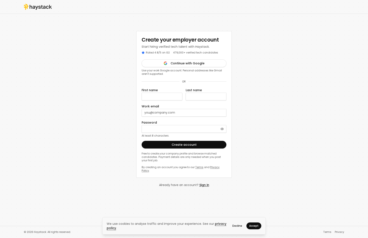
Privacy (339, 232)
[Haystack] (38, 7)
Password (149, 122)
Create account (184, 145)
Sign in (204, 185)
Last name (194, 90)
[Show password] (222, 129)
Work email (150, 106)
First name (150, 90)
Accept (254, 226)
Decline (237, 226)
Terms (199, 167)
